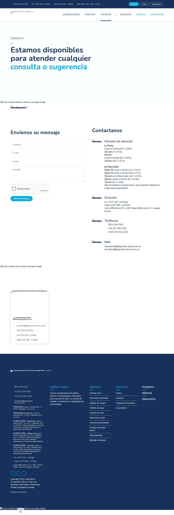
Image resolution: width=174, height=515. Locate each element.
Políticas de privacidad (19, 492)
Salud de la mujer (97, 417)
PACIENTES (148, 387)
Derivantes (157, 14)
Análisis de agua (97, 407)
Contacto (106, 14)
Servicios (90, 14)
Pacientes (125, 14)
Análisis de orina (97, 412)
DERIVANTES (149, 399)
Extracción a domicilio (99, 398)
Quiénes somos (71, 14)
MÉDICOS (147, 393)
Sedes (119, 393)
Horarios (120, 398)
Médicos (141, 14)
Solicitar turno (96, 393)
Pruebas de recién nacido (97, 429)
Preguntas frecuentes (125, 403)
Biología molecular (98, 440)
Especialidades (96, 435)
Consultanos (121, 407)
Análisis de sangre (98, 403)
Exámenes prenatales (99, 422)
